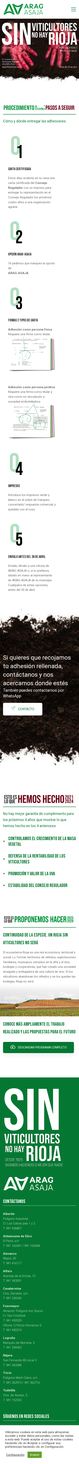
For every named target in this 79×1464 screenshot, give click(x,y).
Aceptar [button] (34, 1454)
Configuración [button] (15, 1455)
